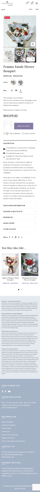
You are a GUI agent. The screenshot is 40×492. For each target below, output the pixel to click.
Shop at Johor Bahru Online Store (13, 441)
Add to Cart (24, 126)
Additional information (14, 205)
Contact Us (6, 431)
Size (4, 90)
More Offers (8, 223)
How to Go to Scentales (10, 435)
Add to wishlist (29, 133)
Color (5, 82)
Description (8, 143)
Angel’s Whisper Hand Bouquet (10, 279)
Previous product (31, 9)
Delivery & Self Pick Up (12, 211)
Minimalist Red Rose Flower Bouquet (29, 279)
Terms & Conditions (9, 425)
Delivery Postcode (8, 438)
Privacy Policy (6, 428)
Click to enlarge (33, 44)
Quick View (17, 259)
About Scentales (7, 422)
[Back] (3, 9)
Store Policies (9, 229)
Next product (36, 9)
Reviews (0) (8, 217)
